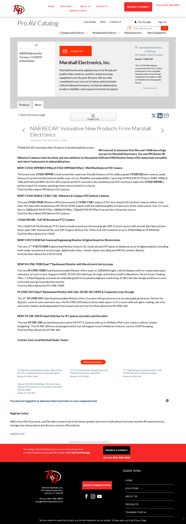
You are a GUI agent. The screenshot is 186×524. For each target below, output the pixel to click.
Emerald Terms (75, 442)
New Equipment (156, 32)
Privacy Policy (88, 442)
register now (17, 433)
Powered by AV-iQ (103, 442)
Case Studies (90, 21)
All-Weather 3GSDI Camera (149, 54)
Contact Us (115, 21)
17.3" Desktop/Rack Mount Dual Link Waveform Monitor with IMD (89, 371)
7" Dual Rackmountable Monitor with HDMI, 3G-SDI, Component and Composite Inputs (39, 371)
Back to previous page (32, 114)
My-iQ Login (144, 21)
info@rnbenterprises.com (49, 501)
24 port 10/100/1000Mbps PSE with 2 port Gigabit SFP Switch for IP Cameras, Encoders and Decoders (39, 387)
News (103, 21)
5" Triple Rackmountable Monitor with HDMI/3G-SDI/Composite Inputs (142, 371)
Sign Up (162, 21)
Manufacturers (133, 32)
